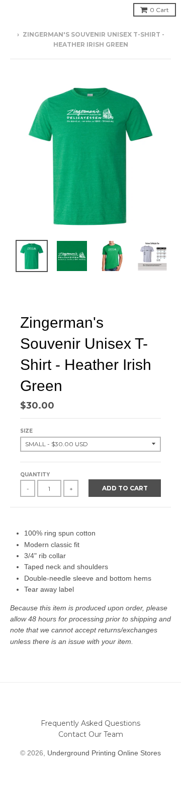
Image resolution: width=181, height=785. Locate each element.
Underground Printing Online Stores (104, 753)
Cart (159, 10)
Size (26, 431)
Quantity (35, 474)
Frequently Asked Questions (90, 723)
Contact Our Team (90, 734)
